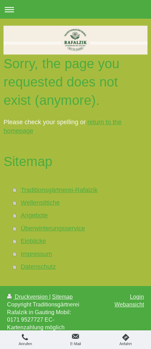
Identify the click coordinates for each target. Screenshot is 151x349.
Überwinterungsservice (53, 228)
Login (137, 297)
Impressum (36, 254)
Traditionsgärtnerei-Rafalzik (59, 189)
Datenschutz (38, 266)
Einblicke (33, 241)
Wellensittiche (40, 202)
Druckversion (31, 297)
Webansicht (129, 304)
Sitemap (62, 297)
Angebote (34, 215)
